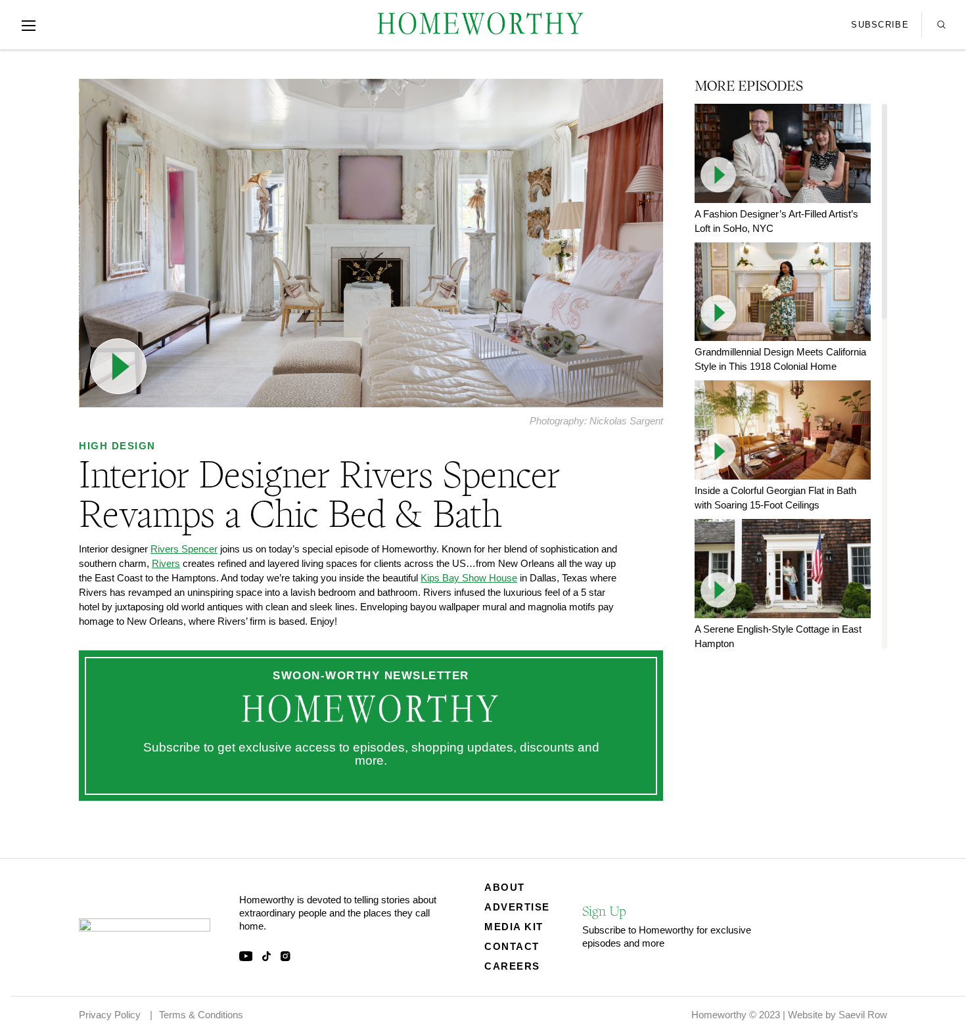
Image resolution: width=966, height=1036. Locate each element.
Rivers (166, 563)
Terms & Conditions (201, 1014)
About (504, 887)
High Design (117, 445)
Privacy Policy (110, 1014)
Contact (512, 946)
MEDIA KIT (513, 926)
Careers (512, 966)
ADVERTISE (517, 906)
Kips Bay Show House (469, 577)
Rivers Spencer (184, 548)
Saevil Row (863, 1014)
